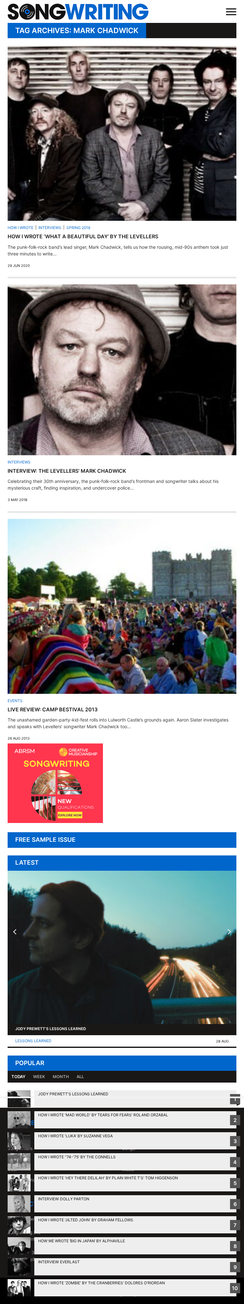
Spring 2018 (78, 227)
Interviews (49, 227)
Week (39, 1076)
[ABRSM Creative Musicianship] (55, 821)
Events (15, 700)
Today (18, 1076)
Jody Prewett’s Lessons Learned (50, 1028)
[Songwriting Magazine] (82, 11)
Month (61, 1076)
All (80, 1076)
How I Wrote (20, 227)
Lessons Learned (33, 1040)
